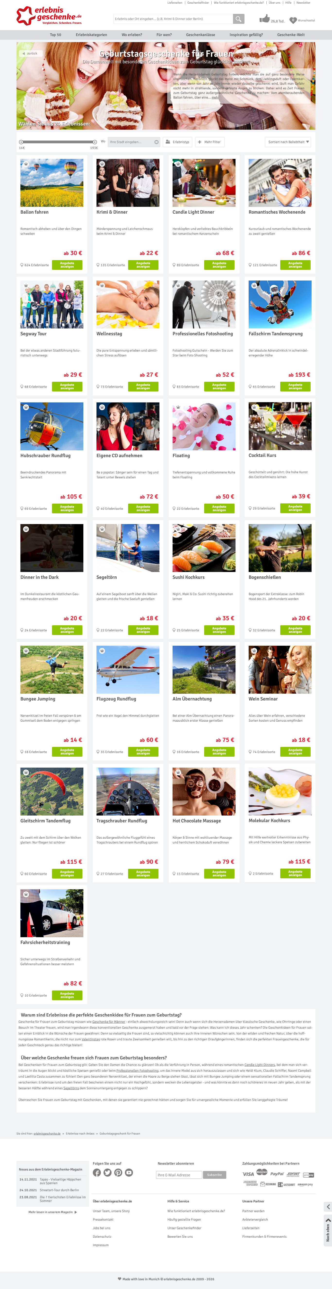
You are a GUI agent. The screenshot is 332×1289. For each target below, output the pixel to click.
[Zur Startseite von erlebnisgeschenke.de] (50, 16)
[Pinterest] (118, 1173)
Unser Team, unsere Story (111, 1211)
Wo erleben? (132, 34)
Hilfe (288, 3)
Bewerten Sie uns (180, 1237)
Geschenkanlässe (200, 34)
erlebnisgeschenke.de (47, 1133)
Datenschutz (102, 1237)
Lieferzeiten (174, 3)
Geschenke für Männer (108, 1022)
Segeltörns (71, 1088)
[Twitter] (108, 1173)
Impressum (101, 1245)
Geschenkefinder (198, 3)
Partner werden (253, 1211)
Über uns (274, 3)
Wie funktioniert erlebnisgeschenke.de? (239, 3)
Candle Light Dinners (260, 1065)
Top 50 (55, 34)
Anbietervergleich (255, 1219)
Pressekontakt (103, 1219)
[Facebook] (97, 1173)
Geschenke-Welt (291, 34)
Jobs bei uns (101, 1228)
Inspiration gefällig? (246, 34)
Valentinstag (91, 1039)
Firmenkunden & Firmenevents (264, 1237)
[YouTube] (129, 1173)
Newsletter (303, 3)
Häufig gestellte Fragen (184, 1219)
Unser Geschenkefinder (184, 1228)
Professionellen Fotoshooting (137, 1071)
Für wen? (164, 34)
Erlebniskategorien (91, 34)
